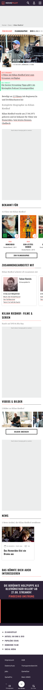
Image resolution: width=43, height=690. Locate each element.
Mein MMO (26, 677)
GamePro (8, 677)
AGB (23, 660)
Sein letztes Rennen (22, 120)
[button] (9, 687)
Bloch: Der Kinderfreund (11, 297)
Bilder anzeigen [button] (21, 431)
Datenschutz (10, 666)
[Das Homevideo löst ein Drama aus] (18, 534)
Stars (10, 25)
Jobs (6, 671)
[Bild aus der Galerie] (17, 419)
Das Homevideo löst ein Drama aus (15, 552)
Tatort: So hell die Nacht (11, 302)
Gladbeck (6, 123)
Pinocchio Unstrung (21, 596)
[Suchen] (28, 3)
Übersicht (7, 31)
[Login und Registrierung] (34, 3)
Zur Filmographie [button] (21, 255)
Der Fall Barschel (9, 299)
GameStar (25, 671)
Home (4, 25)
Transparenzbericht (29, 666)
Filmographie (21, 31)
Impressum (9, 660)
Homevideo (7, 120)
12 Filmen (17, 96)
